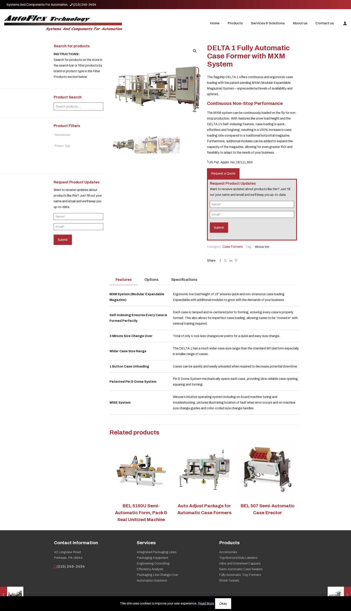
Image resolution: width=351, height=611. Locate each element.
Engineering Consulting (153, 563)
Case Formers (232, 246)
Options (151, 280)
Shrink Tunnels (229, 580)
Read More (206, 603)
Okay (223, 603)
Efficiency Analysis (150, 569)
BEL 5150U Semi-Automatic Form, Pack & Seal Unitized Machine (141, 512)
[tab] (123, 280)
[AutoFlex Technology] (63, 23)
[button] (195, 51)
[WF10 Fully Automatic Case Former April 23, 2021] (339, 595)
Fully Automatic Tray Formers (240, 575)
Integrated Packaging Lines (157, 552)
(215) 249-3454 (84, 4)
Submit (63, 239)
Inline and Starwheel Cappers (240, 563)
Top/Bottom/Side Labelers (238, 557)
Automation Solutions (152, 580)
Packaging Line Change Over (157, 575)
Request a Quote (223, 173)
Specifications (184, 280)
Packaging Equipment (152, 557)
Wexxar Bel (262, 246)
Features (124, 280)
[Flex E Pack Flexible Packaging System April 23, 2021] (11, 595)
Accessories (228, 552)
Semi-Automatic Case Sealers (241, 569)
